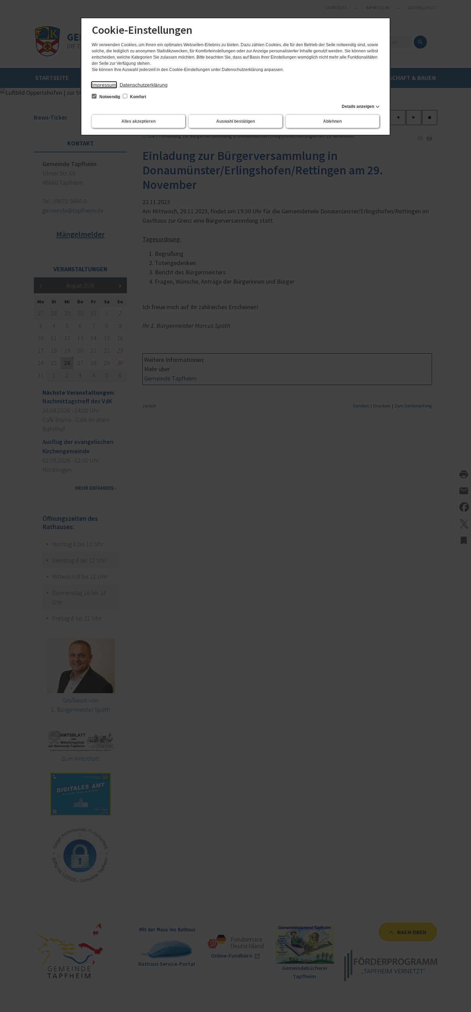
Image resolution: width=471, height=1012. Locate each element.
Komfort (137, 96)
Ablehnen (332, 121)
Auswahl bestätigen (235, 121)
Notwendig (109, 96)
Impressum (104, 85)
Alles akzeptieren (138, 121)
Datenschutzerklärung (144, 85)
